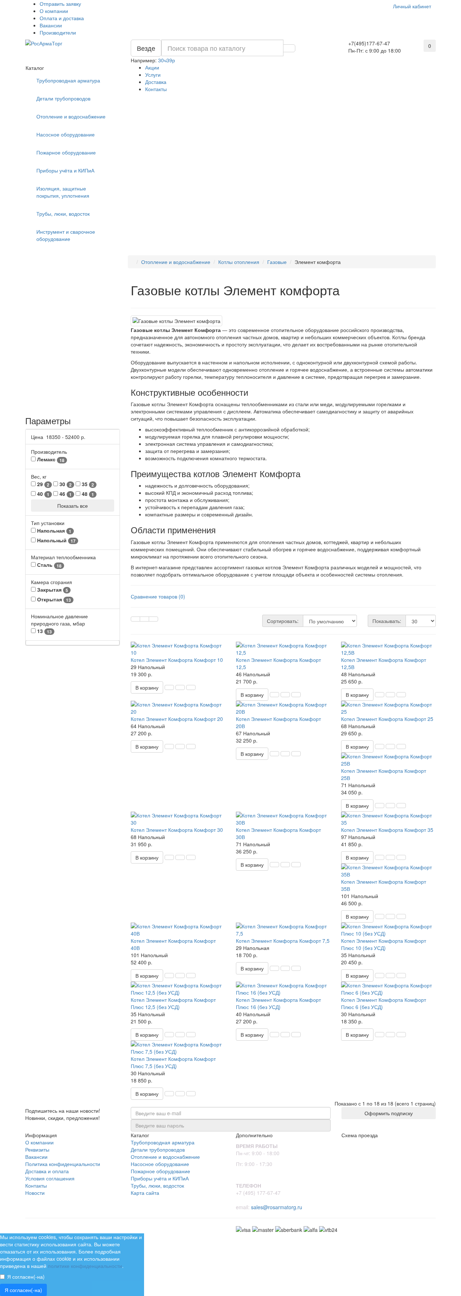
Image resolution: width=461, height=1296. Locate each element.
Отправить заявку (60, 3)
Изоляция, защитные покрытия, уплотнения (62, 192)
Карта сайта (145, 1192)
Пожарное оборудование (66, 152)
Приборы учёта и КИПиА (65, 170)
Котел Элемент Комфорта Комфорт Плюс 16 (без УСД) (278, 1003)
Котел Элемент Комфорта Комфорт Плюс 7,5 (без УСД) (173, 1062)
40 (42, 494)
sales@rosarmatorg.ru (276, 1207)
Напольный (56, 540)
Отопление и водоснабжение (71, 116)
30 (65, 484)
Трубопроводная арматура (68, 80)
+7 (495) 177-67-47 (258, 1192)
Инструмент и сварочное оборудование (65, 235)
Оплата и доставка (62, 18)
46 (65, 494)
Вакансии (51, 25)
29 (42, 484)
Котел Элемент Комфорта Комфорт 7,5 (283, 940)
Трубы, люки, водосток (63, 213)
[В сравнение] (191, 687)
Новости (35, 1192)
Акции (152, 67)
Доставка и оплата (47, 1171)
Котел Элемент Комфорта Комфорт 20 (177, 718)
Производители (58, 32)
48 (87, 494)
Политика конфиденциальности (62, 1163)
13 (44, 631)
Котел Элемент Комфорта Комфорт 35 (387, 829)
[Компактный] (153, 619)
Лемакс (50, 459)
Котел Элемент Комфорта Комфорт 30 (177, 829)
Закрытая (52, 589)
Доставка (155, 81)
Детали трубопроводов (63, 98)
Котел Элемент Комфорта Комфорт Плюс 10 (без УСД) (383, 944)
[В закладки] (180, 687)
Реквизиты (37, 1149)
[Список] (144, 619)
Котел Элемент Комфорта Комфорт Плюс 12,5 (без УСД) (173, 1003)
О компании (54, 10)
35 (87, 484)
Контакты (156, 89)
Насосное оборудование (65, 134)
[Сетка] (135, 619)
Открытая (53, 599)
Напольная (53, 530)
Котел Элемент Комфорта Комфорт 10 (177, 659)
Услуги (153, 74)
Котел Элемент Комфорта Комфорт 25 (387, 718)
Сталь (49, 565)
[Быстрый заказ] (169, 687)
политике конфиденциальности (85, 1265)
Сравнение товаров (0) (158, 596)
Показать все (72, 505)
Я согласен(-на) (26, 1276)
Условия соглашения (50, 1178)
